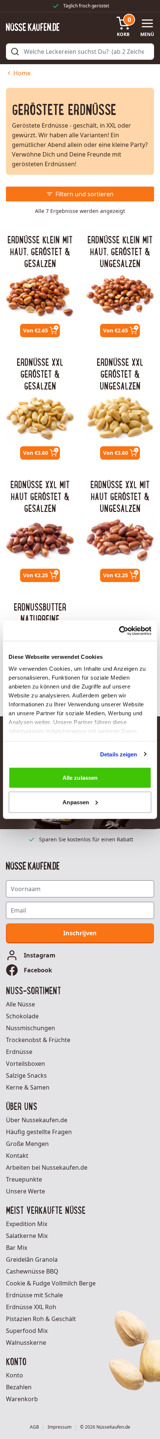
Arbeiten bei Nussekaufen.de (46, 1167)
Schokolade (22, 1016)
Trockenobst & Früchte (38, 1040)
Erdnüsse (19, 1052)
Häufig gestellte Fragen (39, 1132)
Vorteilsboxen (25, 1063)
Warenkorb (22, 1399)
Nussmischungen (30, 1028)
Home (22, 73)
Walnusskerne (26, 1342)
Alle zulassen (80, 778)
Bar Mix (16, 1247)
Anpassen (76, 802)
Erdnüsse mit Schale (34, 1295)
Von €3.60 (35, 452)
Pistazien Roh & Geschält (41, 1319)
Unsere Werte (25, 1191)
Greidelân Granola (32, 1259)
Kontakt (17, 1155)
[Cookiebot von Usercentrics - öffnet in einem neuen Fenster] (118, 630)
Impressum (59, 1427)
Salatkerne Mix (27, 1236)
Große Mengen (27, 1144)
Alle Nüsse (20, 1004)
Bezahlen (19, 1387)
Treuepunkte (24, 1179)
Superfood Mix (27, 1331)
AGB (34, 1427)
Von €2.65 (35, 330)
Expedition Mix (26, 1224)
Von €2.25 (35, 575)
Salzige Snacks (26, 1075)
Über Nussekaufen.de (36, 1120)
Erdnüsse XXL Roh (31, 1307)
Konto (14, 1375)
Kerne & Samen (27, 1087)
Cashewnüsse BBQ (32, 1271)
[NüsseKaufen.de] (33, 27)
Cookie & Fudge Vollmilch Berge (51, 1283)
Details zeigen (118, 754)
